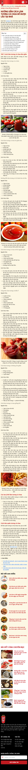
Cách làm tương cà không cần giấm (13, 45)
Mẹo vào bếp (10, 6)
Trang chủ (3, 6)
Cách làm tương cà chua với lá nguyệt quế (14, 42)
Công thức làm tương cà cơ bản (12, 37)
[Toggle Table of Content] (24, 33)
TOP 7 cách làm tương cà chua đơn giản (12, 35)
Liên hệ (3, 747)
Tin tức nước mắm (19, 739)
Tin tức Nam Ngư (19, 741)
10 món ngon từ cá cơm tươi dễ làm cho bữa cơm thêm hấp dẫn (17, 611)
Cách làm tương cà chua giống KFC (12, 47)
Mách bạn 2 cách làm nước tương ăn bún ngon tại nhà (17, 636)
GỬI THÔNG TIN (14, 762)
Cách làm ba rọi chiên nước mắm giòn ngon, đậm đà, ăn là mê (17, 587)
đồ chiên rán (13, 546)
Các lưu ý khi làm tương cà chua (10, 48)
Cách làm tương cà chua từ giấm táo (13, 39)
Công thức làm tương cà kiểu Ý (12, 43)
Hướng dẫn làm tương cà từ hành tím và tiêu (15, 40)
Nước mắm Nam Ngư (6, 741)
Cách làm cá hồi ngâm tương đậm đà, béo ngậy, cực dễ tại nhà (18, 595)
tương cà (8, 21)
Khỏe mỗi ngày (18, 746)
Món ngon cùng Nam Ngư (6, 744)
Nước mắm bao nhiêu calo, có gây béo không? (18, 579)
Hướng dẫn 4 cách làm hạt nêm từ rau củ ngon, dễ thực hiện (18, 603)
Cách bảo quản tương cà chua (10, 50)
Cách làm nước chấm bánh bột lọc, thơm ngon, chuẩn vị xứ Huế (17, 628)
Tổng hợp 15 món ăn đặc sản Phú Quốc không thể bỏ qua (17, 620)
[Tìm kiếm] (23, 2)
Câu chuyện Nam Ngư (6, 739)
